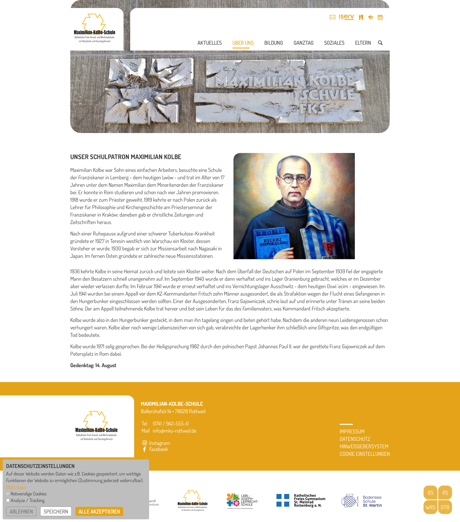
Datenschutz (355, 438)
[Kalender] (380, 17)
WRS (431, 507)
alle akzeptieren (99, 511)
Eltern (363, 42)
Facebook (158, 448)
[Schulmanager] (370, 17)
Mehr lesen (16, 487)
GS (430, 492)
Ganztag (304, 42)
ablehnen (21, 511)
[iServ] (346, 17)
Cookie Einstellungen (365, 453)
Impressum (352, 431)
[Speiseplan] (361, 17)
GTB (445, 507)
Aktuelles (210, 42)
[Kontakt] (332, 17)
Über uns (243, 42)
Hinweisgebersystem (364, 446)
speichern (56, 511)
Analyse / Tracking (27, 500)
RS (445, 492)
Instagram (159, 442)
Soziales (334, 42)
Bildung (273, 42)
